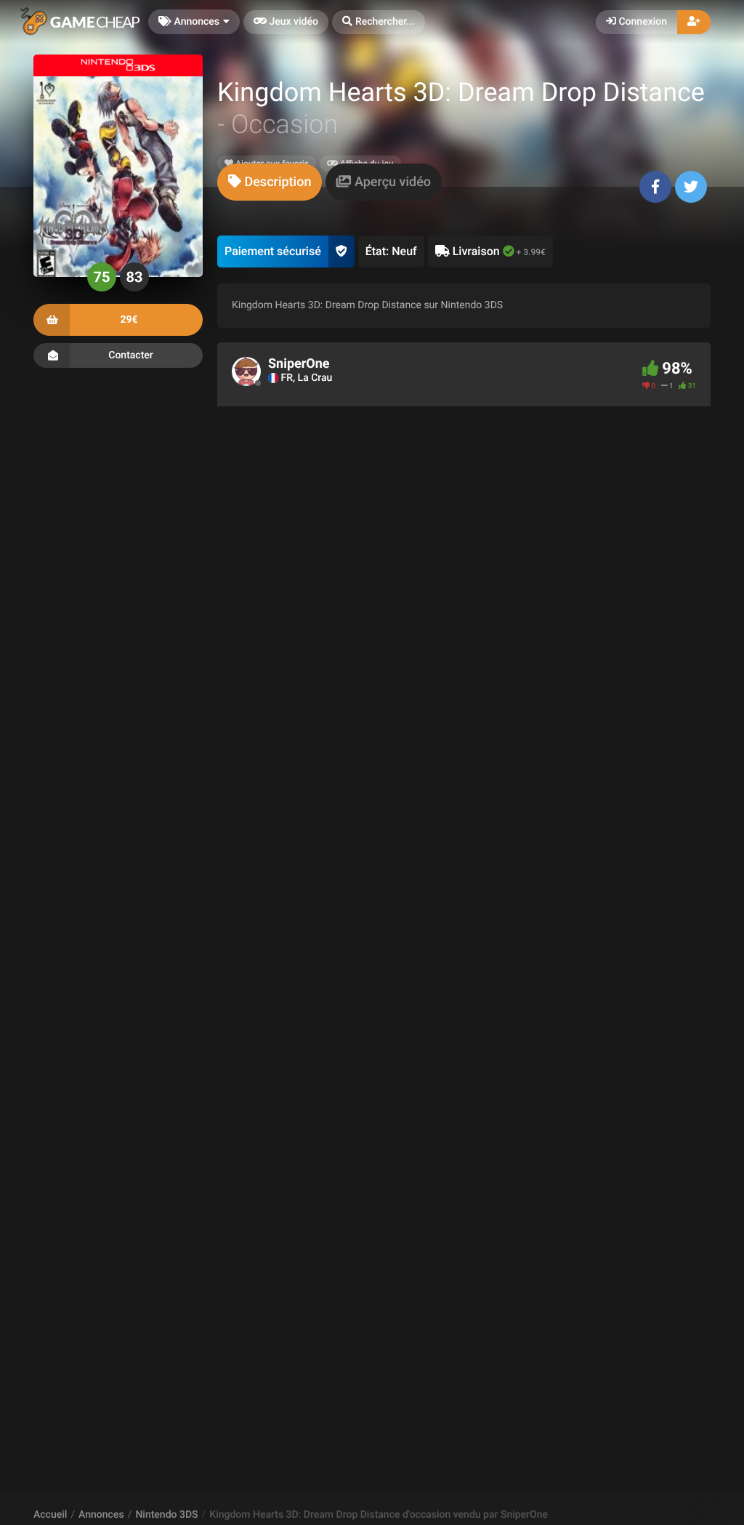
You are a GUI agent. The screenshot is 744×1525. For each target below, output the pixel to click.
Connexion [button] (641, 22)
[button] (378, 22)
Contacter (130, 355)
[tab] (269, 182)
